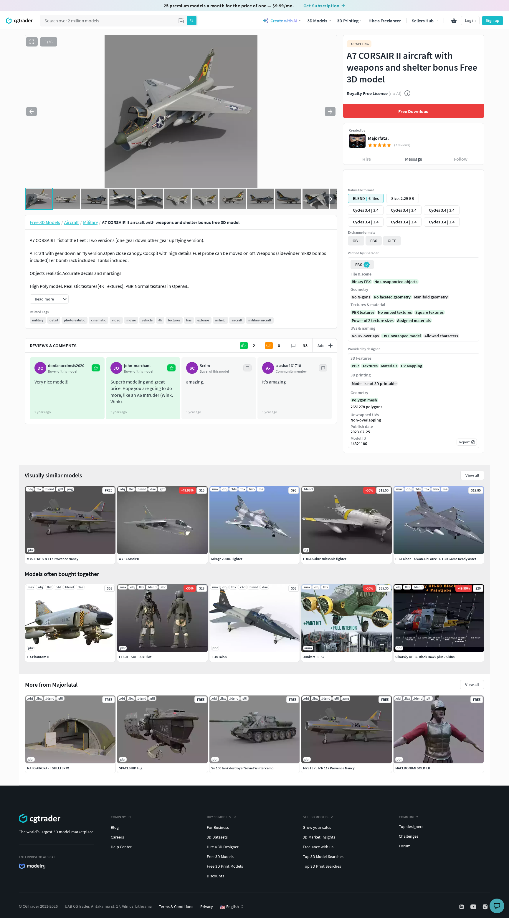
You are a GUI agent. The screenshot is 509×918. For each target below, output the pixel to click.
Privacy (206, 906)
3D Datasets (217, 837)
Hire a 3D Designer (223, 846)
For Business (218, 827)
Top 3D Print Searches (322, 866)
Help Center (121, 846)
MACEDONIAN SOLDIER (412, 768)
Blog (115, 827)
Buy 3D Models (219, 817)
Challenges (408, 836)
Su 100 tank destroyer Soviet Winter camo (242, 768)
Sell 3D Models (315, 817)
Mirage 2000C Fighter (226, 559)
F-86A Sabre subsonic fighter (324, 559)
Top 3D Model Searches (323, 856)
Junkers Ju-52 (313, 657)
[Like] (366, 177)
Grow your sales (317, 827)
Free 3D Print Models (225, 866)
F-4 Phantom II (38, 657)
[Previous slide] (31, 111)
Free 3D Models (220, 856)
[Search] (191, 20)
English (229, 907)
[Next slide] (330, 111)
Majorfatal (378, 138)
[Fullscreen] (32, 42)
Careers (117, 837)
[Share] (460, 177)
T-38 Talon (219, 657)
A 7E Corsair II (129, 559)
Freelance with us (318, 846)
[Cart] (454, 20)
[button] (181, 20)
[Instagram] (485, 907)
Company (118, 817)
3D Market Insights (319, 837)
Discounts (215, 876)
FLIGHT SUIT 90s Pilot (135, 657)
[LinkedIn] (462, 907)
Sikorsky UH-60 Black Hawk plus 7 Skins (425, 657)
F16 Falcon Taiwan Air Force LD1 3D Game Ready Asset (435, 559)
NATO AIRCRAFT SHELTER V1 (48, 768)
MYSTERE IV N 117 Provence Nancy (329, 768)
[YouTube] (474, 907)
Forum (405, 846)
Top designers (411, 826)
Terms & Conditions (176, 906)
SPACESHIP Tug (130, 768)
